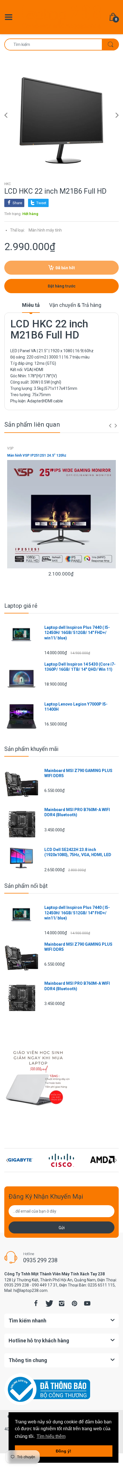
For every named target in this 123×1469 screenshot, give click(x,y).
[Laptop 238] (61, 17)
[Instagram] (61, 1303)
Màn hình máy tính (45, 230)
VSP (10, 448)
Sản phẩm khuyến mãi (31, 748)
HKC (7, 184)
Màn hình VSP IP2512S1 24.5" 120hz (36, 455)
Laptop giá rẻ (20, 605)
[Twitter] (48, 1303)
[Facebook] (36, 1303)
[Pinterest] (74, 1303)
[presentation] (110, 425)
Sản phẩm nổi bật (26, 885)
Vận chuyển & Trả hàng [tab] (75, 305)
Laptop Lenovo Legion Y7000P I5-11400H (76, 707)
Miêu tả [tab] (31, 305)
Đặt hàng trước (62, 286)
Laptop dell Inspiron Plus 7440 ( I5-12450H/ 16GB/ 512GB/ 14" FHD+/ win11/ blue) (77, 632)
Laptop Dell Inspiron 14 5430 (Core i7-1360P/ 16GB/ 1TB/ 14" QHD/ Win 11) (80, 667)
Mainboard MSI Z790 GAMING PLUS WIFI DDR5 (78, 773)
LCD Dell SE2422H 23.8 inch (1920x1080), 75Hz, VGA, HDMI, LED (77, 852)
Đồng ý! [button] (63, 1451)
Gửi (62, 1227)
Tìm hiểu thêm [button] (51, 1436)
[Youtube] (87, 1303)
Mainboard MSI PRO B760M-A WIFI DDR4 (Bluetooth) (77, 812)
